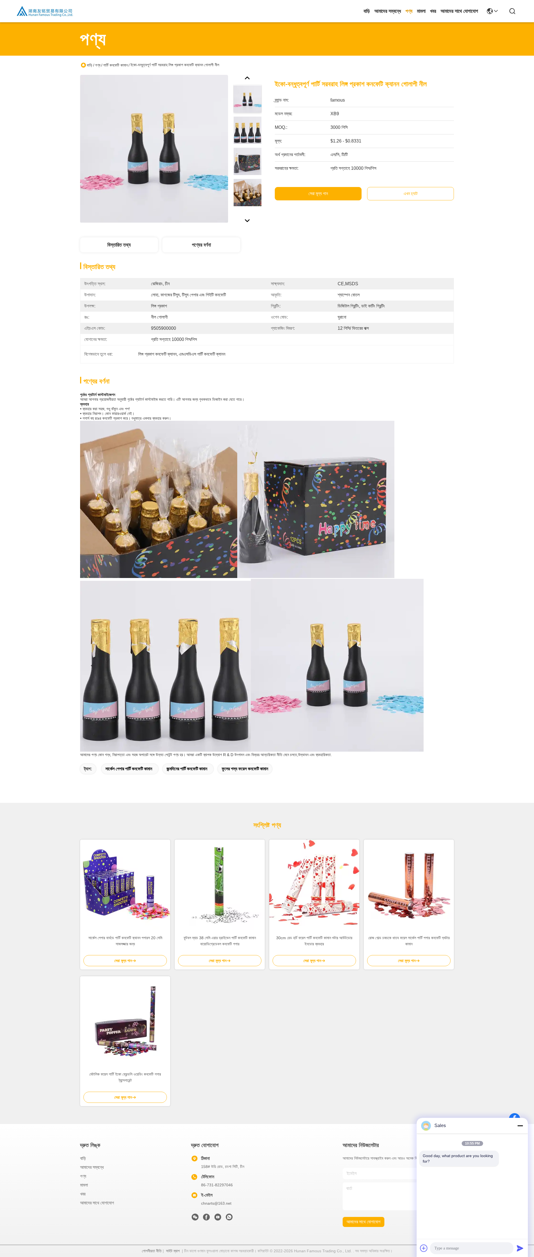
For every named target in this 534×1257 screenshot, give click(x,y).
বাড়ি (367, 11)
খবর (433, 11)
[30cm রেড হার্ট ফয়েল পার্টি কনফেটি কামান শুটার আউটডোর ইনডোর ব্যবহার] (314, 885)
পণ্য (409, 11)
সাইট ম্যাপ (173, 1251)
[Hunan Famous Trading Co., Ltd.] (45, 11)
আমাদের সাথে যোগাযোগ (459, 11)
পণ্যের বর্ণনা (201, 245)
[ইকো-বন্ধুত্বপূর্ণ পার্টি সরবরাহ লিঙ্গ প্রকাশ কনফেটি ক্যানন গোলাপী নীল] (154, 149)
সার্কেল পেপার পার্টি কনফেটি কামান (128, 768)
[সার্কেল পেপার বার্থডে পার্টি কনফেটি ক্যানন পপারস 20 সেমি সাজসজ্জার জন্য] (125, 885)
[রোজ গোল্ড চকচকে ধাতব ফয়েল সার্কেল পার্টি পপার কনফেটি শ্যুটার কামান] (409, 885)
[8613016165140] (229, 1218)
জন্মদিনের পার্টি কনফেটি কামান (187, 768)
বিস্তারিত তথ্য (119, 245)
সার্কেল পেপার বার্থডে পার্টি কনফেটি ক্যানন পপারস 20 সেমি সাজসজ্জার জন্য (125, 941)
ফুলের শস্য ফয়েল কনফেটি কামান (245, 768)
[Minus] (520, 1125)
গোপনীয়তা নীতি (152, 1251)
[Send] (520, 1248)
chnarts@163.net (216, 1203)
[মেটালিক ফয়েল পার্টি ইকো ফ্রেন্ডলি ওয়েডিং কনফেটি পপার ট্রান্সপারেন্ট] (125, 1021)
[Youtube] (218, 1218)
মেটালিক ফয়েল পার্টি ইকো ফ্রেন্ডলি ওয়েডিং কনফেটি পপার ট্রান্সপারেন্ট (125, 1077)
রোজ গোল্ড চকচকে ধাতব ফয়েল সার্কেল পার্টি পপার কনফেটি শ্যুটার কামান (409, 941)
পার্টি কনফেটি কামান (115, 65)
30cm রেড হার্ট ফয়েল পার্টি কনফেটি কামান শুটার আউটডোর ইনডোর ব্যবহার (314, 941)
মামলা (421, 11)
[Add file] (424, 1248)
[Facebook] (206, 1218)
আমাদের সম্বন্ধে (387, 11)
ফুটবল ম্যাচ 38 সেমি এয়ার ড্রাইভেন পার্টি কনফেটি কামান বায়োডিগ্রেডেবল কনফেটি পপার (220, 941)
